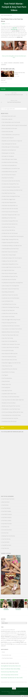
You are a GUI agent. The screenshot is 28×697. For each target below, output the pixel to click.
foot (26, 635)
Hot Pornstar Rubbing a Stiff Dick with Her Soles (12, 412)
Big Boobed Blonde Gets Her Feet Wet (10, 332)
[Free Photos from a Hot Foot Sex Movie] (7, 45)
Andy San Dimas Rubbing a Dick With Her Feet (12, 190)
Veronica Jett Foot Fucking (7, 350)
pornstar (4, 642)
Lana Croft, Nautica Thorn (7, 301)
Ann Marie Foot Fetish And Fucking (9, 162)
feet (19, 634)
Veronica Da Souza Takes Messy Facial (9, 671)
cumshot (5, 62)
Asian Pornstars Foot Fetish (8, 499)
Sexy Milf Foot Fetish (6, 545)
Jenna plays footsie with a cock (9, 116)
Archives (3, 621)
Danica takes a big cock (7, 119)
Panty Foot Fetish (6, 381)
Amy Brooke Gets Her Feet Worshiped (10, 298)
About (3, 652)
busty (15, 633)
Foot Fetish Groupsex (7, 514)
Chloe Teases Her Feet (7, 366)
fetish (23, 635)
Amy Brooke (3, 629)
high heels (5, 640)
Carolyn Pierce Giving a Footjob (9, 254)
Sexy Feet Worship (6, 539)
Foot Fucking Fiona (6, 387)
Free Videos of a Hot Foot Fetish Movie (10, 396)
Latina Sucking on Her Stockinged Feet (10, 285)
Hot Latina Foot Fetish (7, 529)
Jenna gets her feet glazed (8, 156)
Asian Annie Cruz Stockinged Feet (9, 341)
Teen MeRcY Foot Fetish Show (8, 193)
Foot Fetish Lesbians (6, 520)
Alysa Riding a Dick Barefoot (8, 291)
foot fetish (5, 636)
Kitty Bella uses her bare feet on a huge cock (12, 140)
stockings (9, 644)
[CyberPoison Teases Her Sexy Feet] (7, 74)
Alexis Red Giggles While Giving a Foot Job (11, 319)
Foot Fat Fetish (5, 505)
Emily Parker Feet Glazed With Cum (10, 205)
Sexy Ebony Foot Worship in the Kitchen (11, 325)
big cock (15, 631)
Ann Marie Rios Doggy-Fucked (8, 199)
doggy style (11, 635)
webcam (3, 646)
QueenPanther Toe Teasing (8, 372)
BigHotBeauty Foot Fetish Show (9, 217)
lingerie (16, 640)
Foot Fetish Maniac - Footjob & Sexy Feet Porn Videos (14, 7)
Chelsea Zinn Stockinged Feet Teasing (10, 307)
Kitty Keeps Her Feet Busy (8, 177)
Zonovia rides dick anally (7, 131)
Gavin (3, 23)
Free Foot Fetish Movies (7, 658)
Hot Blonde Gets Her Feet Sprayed (10, 233)
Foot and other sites (6, 655)
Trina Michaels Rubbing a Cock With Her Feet (12, 245)
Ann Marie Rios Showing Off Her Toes (10, 184)
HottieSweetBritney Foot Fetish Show (10, 248)
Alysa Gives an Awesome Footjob (9, 273)
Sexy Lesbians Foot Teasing (8, 316)
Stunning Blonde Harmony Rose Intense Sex (11, 665)
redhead (14, 642)
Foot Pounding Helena (7, 378)
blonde (23, 631)
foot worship (12, 638)
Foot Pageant (5, 375)
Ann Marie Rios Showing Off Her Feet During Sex (13, 236)
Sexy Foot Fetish (5, 542)
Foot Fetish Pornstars (7, 523)
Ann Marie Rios (7, 629)
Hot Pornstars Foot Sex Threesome (10, 211)
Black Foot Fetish (6, 502)
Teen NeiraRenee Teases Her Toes (10, 276)
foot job (25, 637)
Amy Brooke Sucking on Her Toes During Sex (12, 258)
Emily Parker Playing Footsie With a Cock (11, 214)
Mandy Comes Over (6, 384)
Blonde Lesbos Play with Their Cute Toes (11, 406)
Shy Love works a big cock (8, 137)
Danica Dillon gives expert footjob (9, 159)
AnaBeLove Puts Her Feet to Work (9, 261)
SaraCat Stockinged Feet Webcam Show (11, 187)
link (27, 676)
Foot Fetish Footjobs (6, 511)
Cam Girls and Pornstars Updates (10, 663)
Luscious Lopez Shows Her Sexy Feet (10, 347)
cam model (21, 633)
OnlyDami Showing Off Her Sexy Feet (10, 242)
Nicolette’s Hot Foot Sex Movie (8, 403)
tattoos (14, 644)
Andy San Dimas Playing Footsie (9, 202)
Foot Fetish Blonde (6, 508)
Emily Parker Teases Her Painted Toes (10, 288)
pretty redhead (16, 62)
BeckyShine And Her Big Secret (9, 150)
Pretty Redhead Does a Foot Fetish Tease (11, 415)
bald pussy (12, 629)
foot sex (7, 638)
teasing (17, 644)
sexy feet (21, 62)
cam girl (17, 633)
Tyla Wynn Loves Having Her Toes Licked (11, 344)
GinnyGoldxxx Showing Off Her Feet (10, 221)
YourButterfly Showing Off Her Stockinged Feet (12, 282)
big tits (19, 631)
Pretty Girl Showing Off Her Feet (9, 322)
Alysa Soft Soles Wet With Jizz (8, 230)
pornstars (9, 642)
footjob (3, 638)
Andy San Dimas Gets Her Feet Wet (10, 208)
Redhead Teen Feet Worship (8, 536)
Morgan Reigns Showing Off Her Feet (10, 239)
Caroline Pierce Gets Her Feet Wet (9, 313)
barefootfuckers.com (7, 631)
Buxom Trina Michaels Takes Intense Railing (10, 668)
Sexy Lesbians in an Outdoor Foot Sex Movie (12, 329)
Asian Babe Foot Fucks (7, 390)
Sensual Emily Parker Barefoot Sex (9, 224)
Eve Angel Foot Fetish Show (8, 270)
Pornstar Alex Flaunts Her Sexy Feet (10, 418)
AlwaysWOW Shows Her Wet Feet (9, 369)
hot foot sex (10, 62)
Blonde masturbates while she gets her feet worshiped (14, 125)
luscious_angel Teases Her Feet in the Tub (11, 267)
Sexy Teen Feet (5, 548)
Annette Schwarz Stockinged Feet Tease (11, 196)
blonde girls (3, 633)
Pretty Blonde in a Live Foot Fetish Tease (11, 409)
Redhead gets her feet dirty (8, 153)
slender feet (3, 64)
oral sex (23, 640)
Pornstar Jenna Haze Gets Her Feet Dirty (11, 180)
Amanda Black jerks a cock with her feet (11, 168)
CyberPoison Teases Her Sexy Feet (10, 295)
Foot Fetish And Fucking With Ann (9, 165)
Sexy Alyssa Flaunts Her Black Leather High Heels (13, 399)
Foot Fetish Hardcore (6, 15)
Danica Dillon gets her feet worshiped (10, 147)
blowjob (7, 633)
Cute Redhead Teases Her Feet (9, 304)
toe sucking (23, 644)
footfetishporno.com (16, 637)
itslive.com (10, 640)
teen (20, 644)
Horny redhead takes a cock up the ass (11, 134)
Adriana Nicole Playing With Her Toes (10, 264)
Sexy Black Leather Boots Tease (9, 393)
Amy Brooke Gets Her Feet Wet (9, 279)
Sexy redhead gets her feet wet (9, 143)
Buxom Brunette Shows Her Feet (9, 359)
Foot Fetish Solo (5, 526)
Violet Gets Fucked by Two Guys (9, 356)
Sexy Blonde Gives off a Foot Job (9, 421)
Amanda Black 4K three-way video (9, 171)
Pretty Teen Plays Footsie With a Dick (10, 335)
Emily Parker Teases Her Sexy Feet (9, 251)
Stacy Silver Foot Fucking (7, 338)
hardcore (18, 638)
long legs (20, 640)
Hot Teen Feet (5, 532)
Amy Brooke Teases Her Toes (8, 227)
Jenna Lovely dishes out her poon (9, 128)
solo (5, 644)
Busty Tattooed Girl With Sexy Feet (9, 353)
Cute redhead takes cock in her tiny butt (11, 122)
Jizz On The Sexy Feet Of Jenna (9, 174)
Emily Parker (15, 635)
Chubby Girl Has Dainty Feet (8, 310)
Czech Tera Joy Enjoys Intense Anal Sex (9, 674)
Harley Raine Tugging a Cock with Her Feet (11, 362)
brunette (11, 633)
